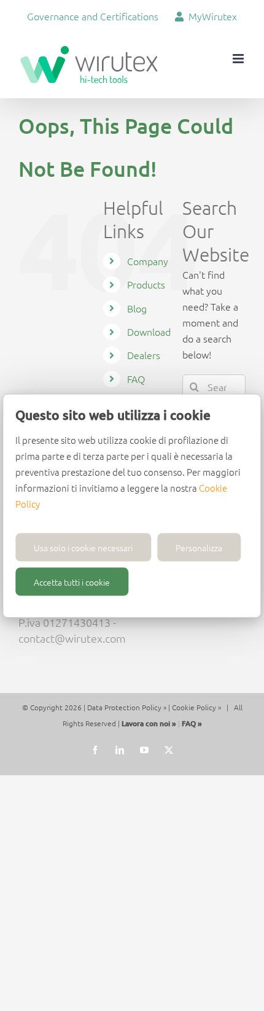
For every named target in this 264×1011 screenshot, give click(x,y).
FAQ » (192, 723)
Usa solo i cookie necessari (83, 547)
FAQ (136, 378)
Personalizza (199, 547)
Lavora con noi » (149, 723)
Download (149, 331)
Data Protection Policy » (126, 707)
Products (146, 284)
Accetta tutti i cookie (72, 581)
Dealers (143, 355)
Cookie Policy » (196, 707)
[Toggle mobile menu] (239, 58)
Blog (137, 308)
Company (147, 261)
